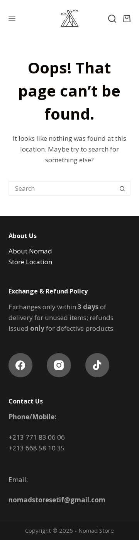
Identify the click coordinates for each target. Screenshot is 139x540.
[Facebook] (20, 365)
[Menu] (11, 18)
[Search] (112, 19)
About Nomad (30, 251)
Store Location (31, 261)
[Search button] (122, 188)
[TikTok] (97, 365)
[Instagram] (59, 365)
